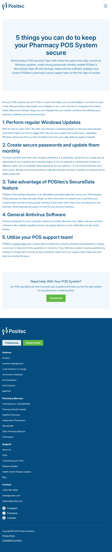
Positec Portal (33, 342)
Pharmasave (8, 437)
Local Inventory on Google (14, 369)
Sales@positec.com (11, 495)
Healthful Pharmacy (11, 415)
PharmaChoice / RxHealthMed (16, 404)
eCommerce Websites (12, 374)
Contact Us (56, 298)
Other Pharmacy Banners (13, 431)
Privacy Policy (8, 535)
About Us (6, 449)
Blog (4, 477)
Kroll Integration (9, 380)
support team (20, 243)
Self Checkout (8, 385)
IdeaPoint (6, 391)
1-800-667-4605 (10, 490)
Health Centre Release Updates (16, 471)
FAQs (4, 455)
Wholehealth (8, 426)
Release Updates (10, 466)
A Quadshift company (12, 540)
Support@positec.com (12, 501)
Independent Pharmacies (13, 420)
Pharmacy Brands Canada (14, 409)
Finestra (6, 358)
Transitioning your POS (12, 460)
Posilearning (11, 342)
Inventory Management (12, 363)
